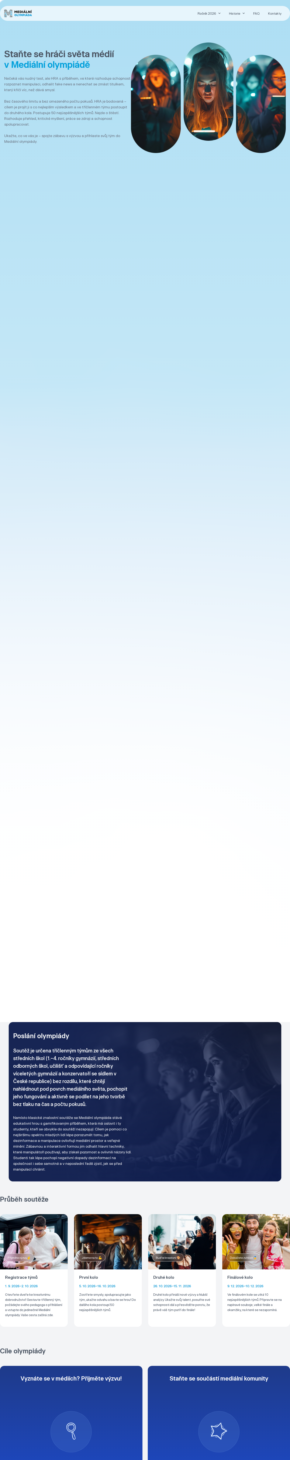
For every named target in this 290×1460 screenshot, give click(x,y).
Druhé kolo (163, 1277)
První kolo (88, 1277)
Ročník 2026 (207, 13)
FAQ (256, 13)
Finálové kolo (240, 1277)
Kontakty (275, 13)
